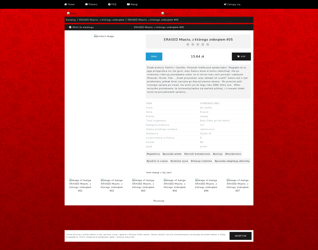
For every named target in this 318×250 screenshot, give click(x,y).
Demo (154, 56)
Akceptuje (240, 236)
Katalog (71, 19)
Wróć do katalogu (83, 27)
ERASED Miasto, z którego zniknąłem (101, 19)
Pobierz (93, 4)
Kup (243, 56)
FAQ (113, 4)
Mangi (134, 4)
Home (71, 4)
